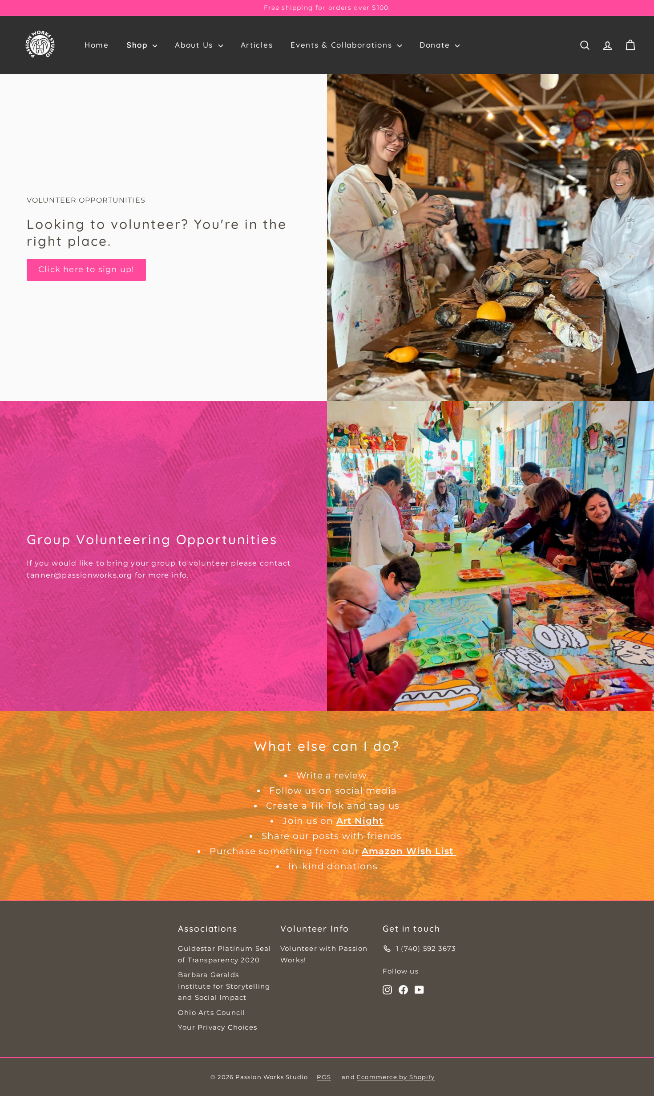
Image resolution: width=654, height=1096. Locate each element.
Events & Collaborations (343, 44)
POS (324, 1076)
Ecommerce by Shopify (396, 1076)
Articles (257, 44)
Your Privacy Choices (217, 1027)
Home (97, 44)
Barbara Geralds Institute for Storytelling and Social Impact (224, 986)
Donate (436, 44)
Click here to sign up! (86, 269)
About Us (195, 44)
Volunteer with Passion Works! (323, 954)
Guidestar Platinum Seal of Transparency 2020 (224, 954)
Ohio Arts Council (211, 1012)
